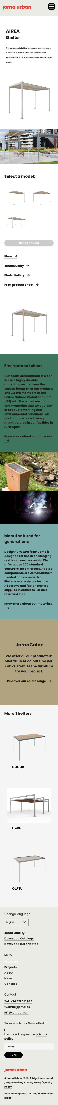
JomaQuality (14, 266)
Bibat (7, 1097)
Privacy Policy (32, 1082)
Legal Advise (14, 1082)
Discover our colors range (26, 681)
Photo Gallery (14, 275)
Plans (8, 256)
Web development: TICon (20, 1093)
